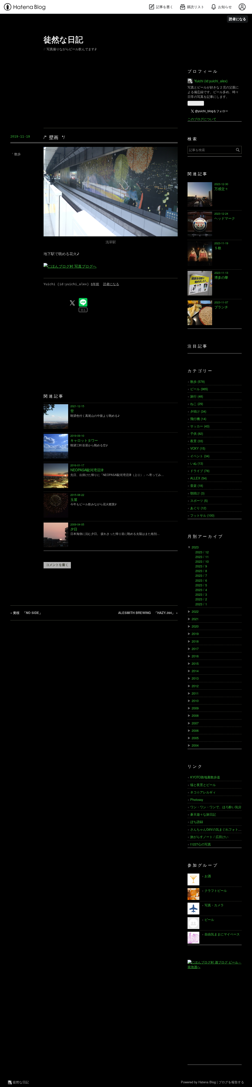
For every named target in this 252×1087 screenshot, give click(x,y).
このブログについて (202, 119)
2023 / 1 (201, 604)
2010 (195, 700)
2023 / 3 (201, 594)
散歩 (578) (197, 381)
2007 (195, 723)
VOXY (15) (197, 448)
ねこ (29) (196, 403)
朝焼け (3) (197, 493)
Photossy (196, 799)
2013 (195, 678)
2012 (195, 686)
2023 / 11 (202, 556)
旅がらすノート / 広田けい (209, 836)
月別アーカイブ (205, 537)
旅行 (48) (196, 396)
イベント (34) (199, 456)
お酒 (208, 876)
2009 (195, 708)
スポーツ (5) (199, 500)
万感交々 (221, 188)
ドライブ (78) (199, 470)
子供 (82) (196, 433)
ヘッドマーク (224, 218)
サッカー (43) (199, 426)
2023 (195, 547)
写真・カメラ (214, 905)
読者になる (237, 19)
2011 (195, 693)
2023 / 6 (201, 580)
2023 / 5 (201, 585)
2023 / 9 (201, 566)
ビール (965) (199, 388)
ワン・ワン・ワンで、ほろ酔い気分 (215, 807)
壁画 (53, 137)
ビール (209, 919)
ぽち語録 (196, 821)
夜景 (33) (196, 440)
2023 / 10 (202, 561)
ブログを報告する (231, 1082)
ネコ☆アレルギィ (203, 792)
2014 (195, 670)
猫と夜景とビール (203, 784)
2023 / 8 (201, 570)
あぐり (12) (198, 508)
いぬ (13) (196, 463)
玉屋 (73, 499)
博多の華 (221, 277)
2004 (195, 745)
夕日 (73, 528)
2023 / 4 (201, 589)
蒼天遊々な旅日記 (203, 814)
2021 (195, 618)
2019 (195, 633)
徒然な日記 (63, 39)
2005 (195, 738)
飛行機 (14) (198, 418)
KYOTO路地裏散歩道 (205, 777)
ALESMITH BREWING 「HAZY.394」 (148, 613)
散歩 (17, 154)
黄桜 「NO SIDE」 (26, 613)
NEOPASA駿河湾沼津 (87, 469)
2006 (195, 730)
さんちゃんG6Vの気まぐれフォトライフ (219, 829)
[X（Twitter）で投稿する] (72, 303)
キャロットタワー (84, 440)
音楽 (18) (196, 485)
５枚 (217, 247)
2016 (195, 656)
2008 (195, 715)
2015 (195, 663)
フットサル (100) (202, 515)
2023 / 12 (202, 552)
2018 (195, 641)
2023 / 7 (201, 575)
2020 (195, 626)
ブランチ (221, 306)
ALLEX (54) (198, 478)
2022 (195, 611)
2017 (195, 648)
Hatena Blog (207, 1082)
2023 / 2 (201, 599)
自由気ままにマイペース (222, 934)
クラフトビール (216, 890)
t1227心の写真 (200, 844)
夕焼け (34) (198, 411)
